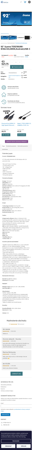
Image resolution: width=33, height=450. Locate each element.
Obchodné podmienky (6, 385)
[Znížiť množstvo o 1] (12, 62)
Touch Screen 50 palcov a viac (14, 76)
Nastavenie (16, 441)
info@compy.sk (7, 422)
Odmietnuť (8, 446)
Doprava (3, 389)
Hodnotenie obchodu (16, 320)
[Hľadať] (21, 2)
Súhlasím (23, 446)
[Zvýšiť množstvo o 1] (20, 62)
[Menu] (29, 2)
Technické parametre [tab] (11, 146)
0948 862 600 (6, 425)
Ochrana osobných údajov (7, 391)
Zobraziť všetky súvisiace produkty (16, 141)
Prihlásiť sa (5, 414)
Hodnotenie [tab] (5, 149)
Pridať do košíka (18, 67)
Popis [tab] (3, 146)
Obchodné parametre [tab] (22, 146)
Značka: (27, 56)
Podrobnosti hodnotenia (21, 43)
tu (24, 437)
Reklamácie (3, 387)
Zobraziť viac (16, 373)
